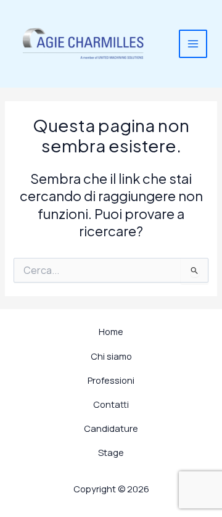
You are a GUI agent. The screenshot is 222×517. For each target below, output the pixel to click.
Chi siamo (111, 356)
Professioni (111, 380)
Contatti (111, 404)
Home (111, 331)
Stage (111, 452)
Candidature (111, 428)
